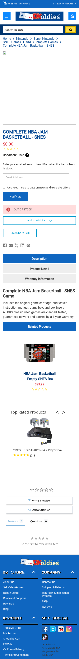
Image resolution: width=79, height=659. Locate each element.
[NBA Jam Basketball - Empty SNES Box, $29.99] (39, 352)
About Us (8, 582)
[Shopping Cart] (72, 16)
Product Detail (39, 269)
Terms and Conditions (16, 654)
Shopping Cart (11, 638)
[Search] (70, 29)
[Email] (11, 245)
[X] (16, 245)
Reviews (47, 606)
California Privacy (13, 649)
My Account (10, 633)
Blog (6, 608)
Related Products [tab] (39, 326)
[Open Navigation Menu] (7, 16)
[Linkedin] (22, 245)
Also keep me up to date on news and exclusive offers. (39, 187)
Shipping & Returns (53, 587)
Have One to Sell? (20, 232)
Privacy (7, 644)
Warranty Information (39, 279)
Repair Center (11, 592)
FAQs (45, 601)
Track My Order (12, 627)
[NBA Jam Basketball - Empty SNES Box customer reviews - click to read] (39, 391)
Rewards (8, 603)
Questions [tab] (36, 521)
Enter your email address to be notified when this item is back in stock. (39, 166)
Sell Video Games (13, 587)
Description (39, 258)
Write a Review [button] (41, 500)
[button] (58, 412)
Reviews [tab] (13, 521)
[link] (39, 149)
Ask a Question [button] (41, 510)
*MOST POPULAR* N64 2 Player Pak (37, 450)
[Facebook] (5, 245)
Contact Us (48, 582)
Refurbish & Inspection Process (55, 594)
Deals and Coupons (14, 598)
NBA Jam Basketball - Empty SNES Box (39, 376)
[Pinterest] (28, 245)
